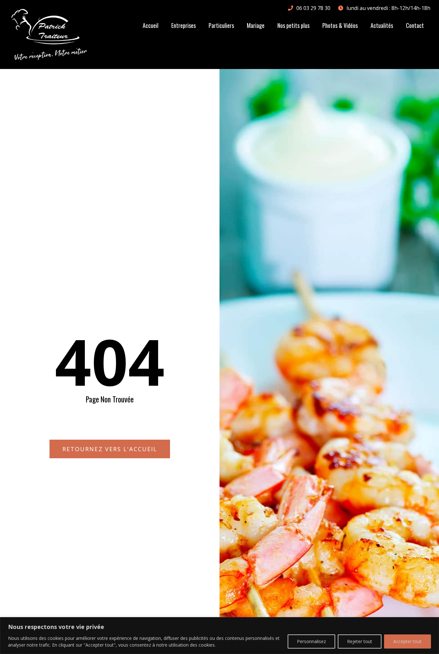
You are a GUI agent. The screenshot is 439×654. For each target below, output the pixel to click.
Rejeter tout (359, 641)
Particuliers (221, 25)
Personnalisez (311, 641)
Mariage (255, 25)
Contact (415, 25)
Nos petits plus (293, 25)
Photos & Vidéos (340, 25)
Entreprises (183, 25)
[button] (109, 449)
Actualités (382, 25)
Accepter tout (407, 641)
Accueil (150, 25)
